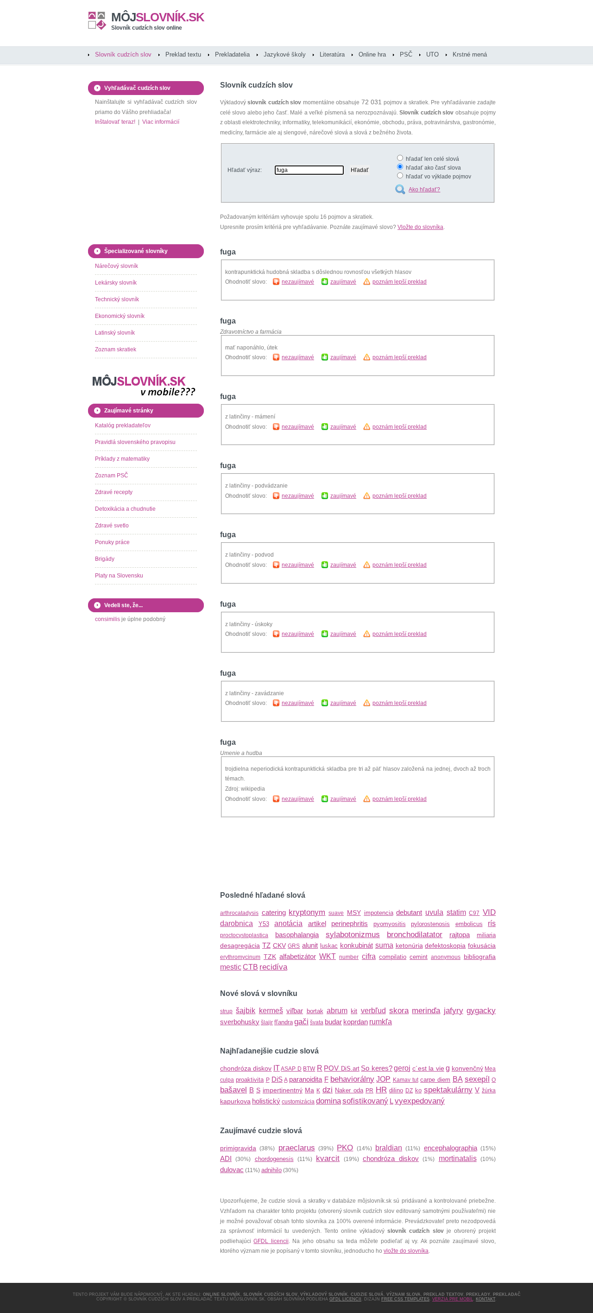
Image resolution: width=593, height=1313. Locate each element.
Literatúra (332, 54)
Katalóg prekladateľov (123, 425)
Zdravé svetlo (112, 525)
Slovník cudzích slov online (146, 28)
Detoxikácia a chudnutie (125, 509)
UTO (432, 54)
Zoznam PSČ (111, 475)
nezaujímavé (298, 282)
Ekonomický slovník (120, 316)
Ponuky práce (112, 542)
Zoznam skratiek (115, 349)
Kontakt (485, 1299)
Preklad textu (183, 54)
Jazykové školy (285, 54)
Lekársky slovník (116, 282)
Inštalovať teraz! (115, 122)
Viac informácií (160, 122)
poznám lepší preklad (399, 282)
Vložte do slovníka (420, 227)
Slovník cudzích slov (123, 54)
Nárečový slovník (116, 266)
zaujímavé (343, 282)
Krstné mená (470, 54)
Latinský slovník (115, 333)
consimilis (107, 619)
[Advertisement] (328, 855)
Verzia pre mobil (452, 1299)
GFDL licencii (270, 1241)
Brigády (104, 559)
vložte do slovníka (406, 1251)
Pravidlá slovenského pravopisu (135, 442)
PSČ (406, 54)
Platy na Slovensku (119, 575)
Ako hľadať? (424, 189)
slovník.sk (157, 17)
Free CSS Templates (405, 1299)
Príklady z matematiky (122, 459)
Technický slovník (117, 299)
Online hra (372, 54)
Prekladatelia (232, 54)
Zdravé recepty (113, 492)
